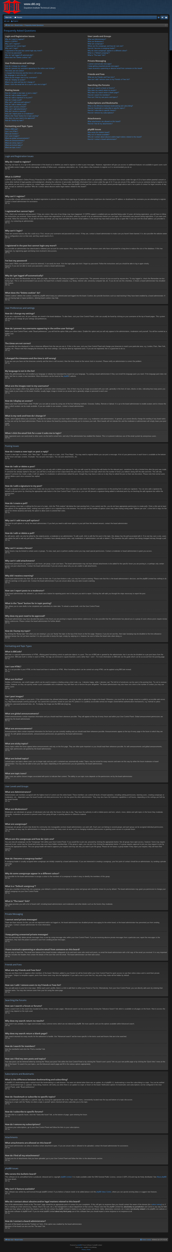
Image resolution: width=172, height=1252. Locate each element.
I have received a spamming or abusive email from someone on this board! (115, 68)
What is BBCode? (11, 129)
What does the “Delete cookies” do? (18, 57)
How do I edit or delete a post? (16, 95)
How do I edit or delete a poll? (16, 104)
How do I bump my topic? (14, 120)
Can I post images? (12, 136)
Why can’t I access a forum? (15, 107)
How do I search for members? (99, 95)
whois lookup (156, 1204)
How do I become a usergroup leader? (101, 48)
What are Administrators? (97, 39)
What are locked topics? (14, 145)
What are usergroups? (96, 44)
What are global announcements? (17, 138)
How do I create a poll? (13, 100)
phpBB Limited (66, 1177)
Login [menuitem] (163, 18)
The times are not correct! (14, 71)
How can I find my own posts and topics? (103, 97)
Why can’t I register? (12, 44)
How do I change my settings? (16, 66)
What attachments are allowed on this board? (104, 121)
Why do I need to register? (14, 39)
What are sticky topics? (13, 143)
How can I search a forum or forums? (101, 88)
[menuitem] (159, 17)
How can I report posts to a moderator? (19, 114)
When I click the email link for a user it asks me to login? (26, 84)
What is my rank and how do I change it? (20, 82)
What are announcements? (15, 140)
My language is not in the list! (16, 75)
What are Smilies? (11, 134)
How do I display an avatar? (15, 80)
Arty (81, 1247)
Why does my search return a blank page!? (103, 92)
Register (15, 21)
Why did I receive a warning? (15, 111)
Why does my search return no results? (102, 90)
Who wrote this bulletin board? (99, 132)
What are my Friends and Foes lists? (101, 77)
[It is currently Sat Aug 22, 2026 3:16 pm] (166, 25)
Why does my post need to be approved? (20, 118)
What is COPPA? (11, 41)
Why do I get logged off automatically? (19, 55)
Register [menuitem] (166, 18)
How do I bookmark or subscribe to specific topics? (106, 108)
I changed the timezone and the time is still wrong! (23, 73)
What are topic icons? (13, 147)
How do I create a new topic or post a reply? (21, 93)
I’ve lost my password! (13, 53)
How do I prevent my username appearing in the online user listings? (30, 68)
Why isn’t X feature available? (98, 135)
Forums (19, 17)
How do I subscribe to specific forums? (102, 110)
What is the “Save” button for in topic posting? (22, 116)
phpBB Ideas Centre (103, 1192)
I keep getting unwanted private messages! (103, 66)
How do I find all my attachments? (100, 124)
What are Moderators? (96, 41)
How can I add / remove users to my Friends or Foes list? (109, 79)
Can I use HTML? (11, 131)
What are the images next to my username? (21, 77)
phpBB (66, 376)
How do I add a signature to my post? (18, 98)
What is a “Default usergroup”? (99, 53)
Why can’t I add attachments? (16, 109)
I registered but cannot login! (15, 46)
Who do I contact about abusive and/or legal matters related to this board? (115, 137)
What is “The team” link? (97, 55)
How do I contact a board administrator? (102, 139)
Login (7, 21)
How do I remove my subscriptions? (101, 113)
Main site (8, 17)
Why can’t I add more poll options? (17, 102)
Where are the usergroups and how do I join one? (105, 46)
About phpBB (161, 1177)
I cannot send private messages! (100, 64)
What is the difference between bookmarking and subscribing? (110, 106)
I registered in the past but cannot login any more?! (23, 51)
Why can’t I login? (11, 48)
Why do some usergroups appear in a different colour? (107, 51)
